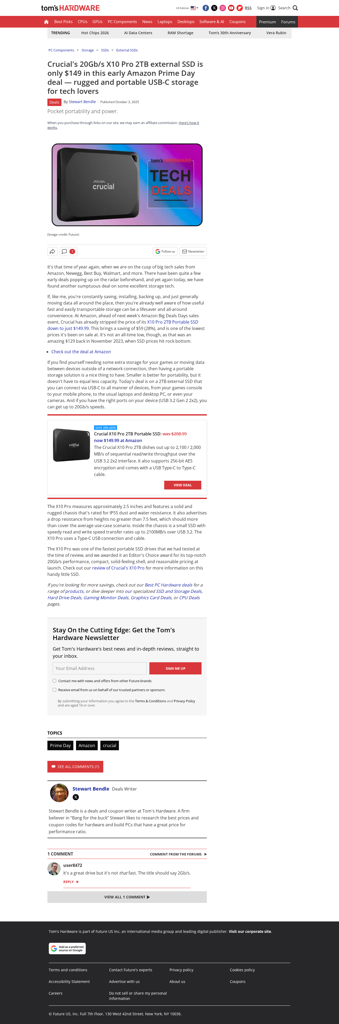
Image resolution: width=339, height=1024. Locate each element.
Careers (56, 993)
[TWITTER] (77, 797)
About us (177, 981)
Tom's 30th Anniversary (230, 32)
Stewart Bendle (82, 101)
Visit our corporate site (250, 931)
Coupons (237, 21)
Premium (267, 21)
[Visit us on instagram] (223, 8)
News (147, 21)
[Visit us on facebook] (206, 8)
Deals (54, 102)
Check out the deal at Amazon (81, 352)
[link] (71, 446)
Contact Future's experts (130, 969)
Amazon (87, 745)
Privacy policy (181, 969)
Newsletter (196, 251)
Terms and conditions (68, 969)
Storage (88, 50)
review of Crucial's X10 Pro (118, 568)
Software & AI (211, 21)
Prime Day (60, 745)
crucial (109, 745)
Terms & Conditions (150, 701)
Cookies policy (242, 969)
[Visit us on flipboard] (240, 8)
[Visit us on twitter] (214, 8)
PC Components (122, 21)
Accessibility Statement (69, 981)
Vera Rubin (276, 32)
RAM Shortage (180, 32)
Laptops (165, 21)
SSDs (105, 50)
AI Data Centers (138, 32)
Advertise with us (124, 981)
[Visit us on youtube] (231, 8)
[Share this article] (52, 251)
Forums (288, 21)
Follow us (168, 251)
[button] (288, 8)
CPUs (82, 21)
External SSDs (127, 50)
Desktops (185, 21)
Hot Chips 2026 (95, 32)
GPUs (97, 21)
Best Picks (63, 21)
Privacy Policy (184, 701)
